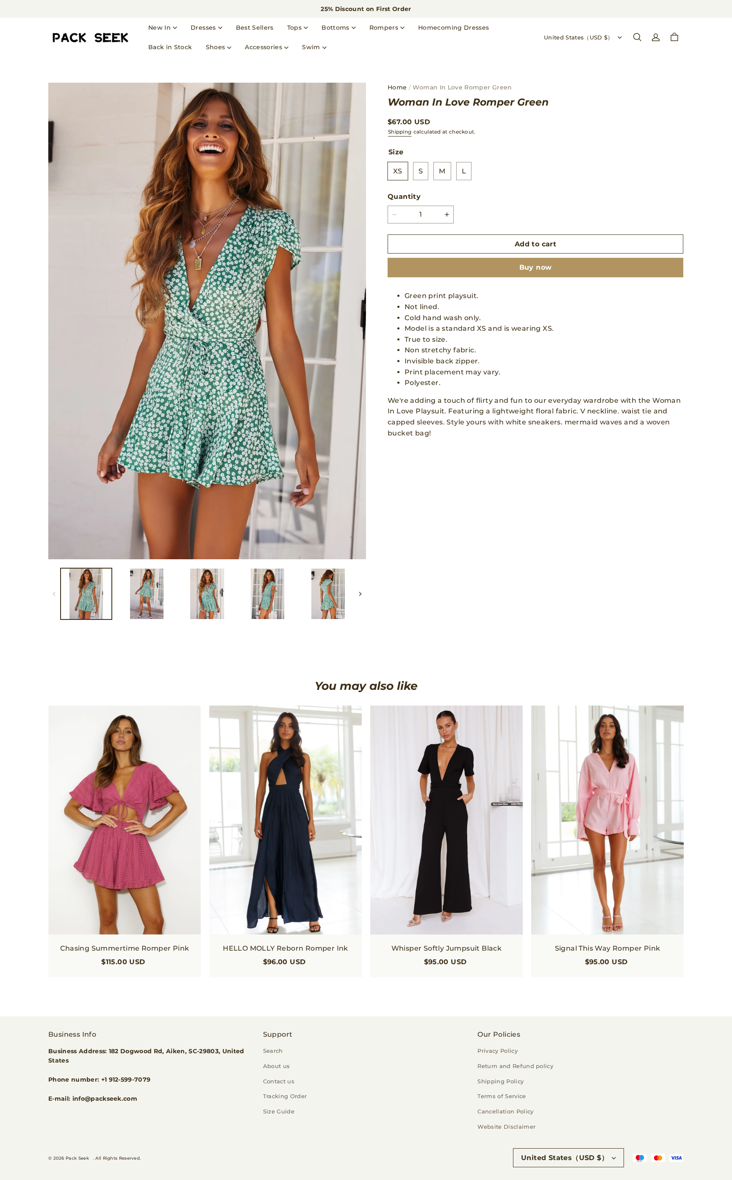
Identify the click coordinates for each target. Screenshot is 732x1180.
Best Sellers (255, 27)
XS (397, 171)
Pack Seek (77, 1158)
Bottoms (335, 27)
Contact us (278, 1081)
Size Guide (278, 1111)
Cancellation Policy (505, 1111)
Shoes (215, 47)
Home (397, 87)
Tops (294, 27)
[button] (637, 37)
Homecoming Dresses (453, 27)
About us (276, 1066)
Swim (311, 47)
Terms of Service (501, 1096)
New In (159, 27)
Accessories (263, 47)
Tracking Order (285, 1096)
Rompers (383, 27)
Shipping (399, 131)
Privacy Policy (497, 1050)
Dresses (203, 27)
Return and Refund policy (515, 1066)
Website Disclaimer (506, 1126)
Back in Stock (170, 47)
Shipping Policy (500, 1081)
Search (273, 1050)
